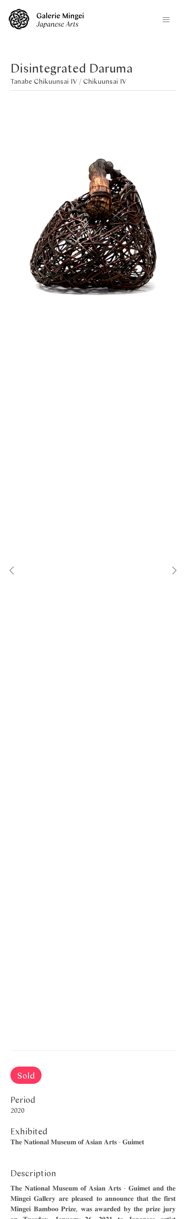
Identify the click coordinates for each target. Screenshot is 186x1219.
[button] (166, 20)
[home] (46, 26)
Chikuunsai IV (105, 81)
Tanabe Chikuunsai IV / (46, 81)
